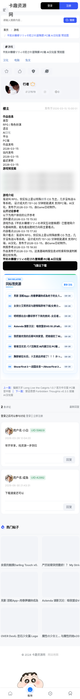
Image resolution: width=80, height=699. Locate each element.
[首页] (10, 693)
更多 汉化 (68, 284)
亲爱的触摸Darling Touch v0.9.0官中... (19, 565)
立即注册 (38, 416)
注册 (68, 5)
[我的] (70, 693)
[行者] (12, 88)
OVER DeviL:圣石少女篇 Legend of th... (19, 636)
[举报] (33, 71)
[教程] (50, 693)
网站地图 (53, 654)
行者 (26, 84)
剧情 (43, 199)
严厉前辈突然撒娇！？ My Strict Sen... (60, 565)
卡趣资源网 (17, 10)
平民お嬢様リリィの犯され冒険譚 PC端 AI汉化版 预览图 (38, 35)
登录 (50, 5)
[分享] (46, 71)
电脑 (17, 60)
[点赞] (19, 71)
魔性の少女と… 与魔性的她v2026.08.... (60, 636)
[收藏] (6, 71)
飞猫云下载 (40, 265)
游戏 (16, 30)
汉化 (5, 60)
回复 (69, 459)
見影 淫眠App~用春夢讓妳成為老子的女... (19, 600)
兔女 (28, 60)
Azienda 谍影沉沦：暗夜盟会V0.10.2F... (60, 600)
